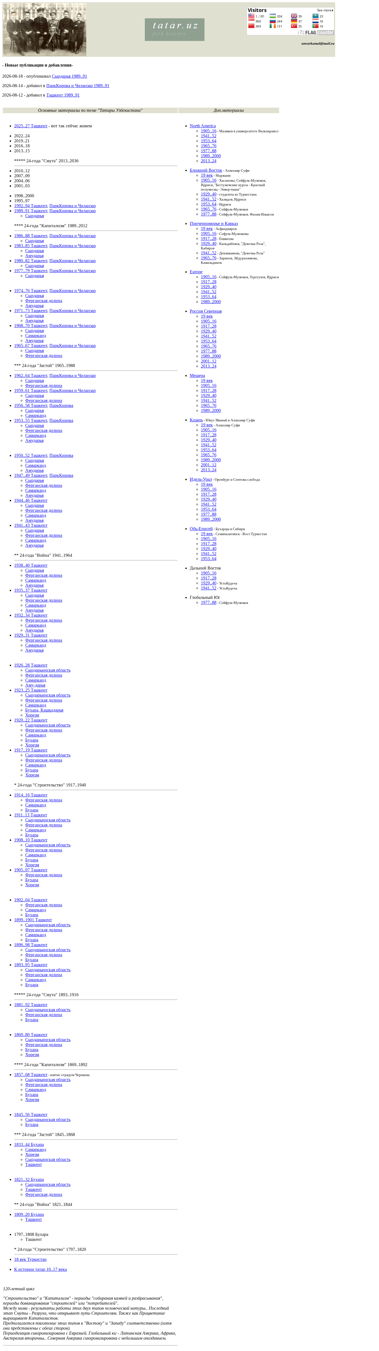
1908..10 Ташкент (30, 840)
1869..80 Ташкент (30, 1034)
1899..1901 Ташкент (33, 919)
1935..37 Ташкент (30, 590)
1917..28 (208, 238)
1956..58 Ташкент (30, 405)
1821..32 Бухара (29, 1179)
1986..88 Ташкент (30, 235)
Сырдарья (34, 215)
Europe (196, 271)
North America (203, 125)
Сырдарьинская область (47, 670)
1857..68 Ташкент (30, 1074)
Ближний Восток (206, 170)
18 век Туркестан (30, 1259)
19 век (207, 175)
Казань (196, 420)
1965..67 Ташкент (30, 345)
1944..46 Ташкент (30, 500)
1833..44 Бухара (29, 1144)
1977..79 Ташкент (30, 270)
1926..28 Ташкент (30, 665)
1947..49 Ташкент (30, 475)
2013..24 (208, 160)
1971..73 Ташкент (30, 310)
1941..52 (208, 135)
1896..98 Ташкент (30, 944)
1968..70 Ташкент (30, 325)
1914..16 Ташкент (30, 795)
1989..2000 (211, 155)
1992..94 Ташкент (30, 205)
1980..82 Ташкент (30, 260)
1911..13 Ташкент (30, 815)
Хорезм (32, 715)
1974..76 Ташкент (30, 290)
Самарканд (35, 335)
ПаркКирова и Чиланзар (72, 205)
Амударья (34, 255)
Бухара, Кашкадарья (44, 710)
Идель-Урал (201, 479)
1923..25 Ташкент (30, 690)
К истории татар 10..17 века (40, 1269)
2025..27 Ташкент (30, 125)
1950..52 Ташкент (30, 455)
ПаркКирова (61, 405)
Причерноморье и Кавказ (214, 223)
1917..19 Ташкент (30, 750)
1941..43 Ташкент (30, 525)
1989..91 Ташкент (30, 210)
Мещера (197, 375)
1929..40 (208, 194)
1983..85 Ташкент (30, 245)
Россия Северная (206, 311)
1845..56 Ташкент (30, 1114)
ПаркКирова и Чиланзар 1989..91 (77, 85)
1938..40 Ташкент (30, 565)
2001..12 (208, 361)
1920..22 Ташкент (30, 720)
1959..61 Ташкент (30, 390)
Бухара (31, 740)
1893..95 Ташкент (30, 964)
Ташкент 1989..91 (63, 95)
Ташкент (33, 1164)
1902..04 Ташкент (30, 899)
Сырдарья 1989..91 (69, 76)
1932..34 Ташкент (30, 615)
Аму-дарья (35, 685)
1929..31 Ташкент (30, 635)
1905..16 (208, 130)
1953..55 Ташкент (30, 420)
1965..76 (208, 145)
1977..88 (208, 150)
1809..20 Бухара (29, 1214)
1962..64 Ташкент (30, 375)
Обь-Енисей (201, 528)
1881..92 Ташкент (30, 1004)
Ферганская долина (43, 300)
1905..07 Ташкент (30, 869)
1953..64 (208, 140)
